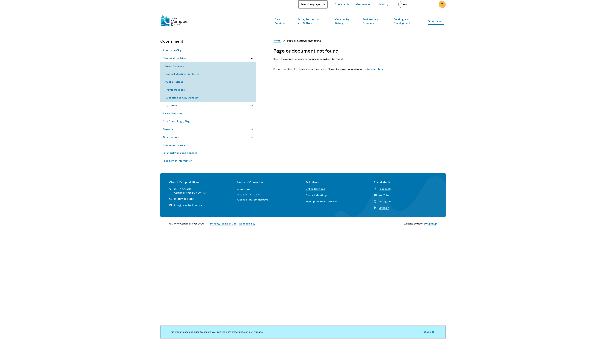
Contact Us (342, 4)
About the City (172, 50)
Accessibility (247, 223)
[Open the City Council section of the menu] (252, 105)
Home (277, 40)
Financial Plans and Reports (180, 153)
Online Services (315, 189)
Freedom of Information (177, 160)
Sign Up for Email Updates (321, 201)
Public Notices (174, 82)
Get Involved (364, 4)
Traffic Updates (175, 89)
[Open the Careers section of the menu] (252, 129)
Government (436, 21)
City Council (170, 105)
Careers (168, 129)
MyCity (383, 4)
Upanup (432, 223)
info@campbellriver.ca (188, 205)
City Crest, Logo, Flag (176, 121)
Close (427, 332)
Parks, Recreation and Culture (308, 21)
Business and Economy (370, 21)
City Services (280, 21)
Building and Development (402, 21)
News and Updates (174, 58)
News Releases (174, 66)
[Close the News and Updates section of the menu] (252, 58)
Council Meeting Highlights (182, 74)
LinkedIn (384, 207)
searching (377, 69)
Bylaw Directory (173, 113)
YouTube (384, 195)
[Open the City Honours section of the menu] (252, 137)
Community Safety (342, 21)
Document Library (174, 145)
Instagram (385, 201)
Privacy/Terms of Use (223, 223)
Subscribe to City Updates (182, 97)
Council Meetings (316, 195)
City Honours (171, 137)
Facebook (385, 189)
